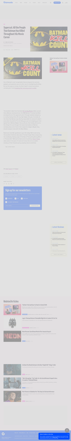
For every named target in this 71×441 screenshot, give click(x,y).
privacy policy (55, 437)
